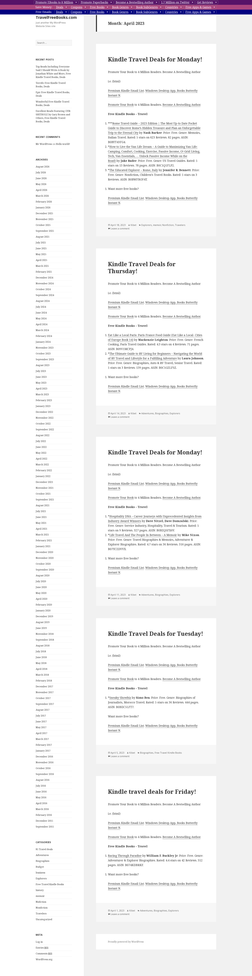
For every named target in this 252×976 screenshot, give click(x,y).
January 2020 (43, 610)
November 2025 (45, 219)
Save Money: (43, 7)
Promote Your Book (121, 105)
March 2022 (42, 464)
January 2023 (43, 406)
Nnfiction (41, 901)
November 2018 (45, 633)
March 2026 (42, 195)
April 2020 (41, 598)
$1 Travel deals (44, 849)
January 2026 (43, 207)
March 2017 (42, 739)
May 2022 (41, 452)
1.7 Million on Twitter (175, 2)
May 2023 (41, 382)
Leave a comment (120, 228)
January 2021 (43, 546)
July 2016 (41, 785)
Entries (42, 947)
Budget (40, 866)
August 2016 (42, 780)
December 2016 (44, 756)
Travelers (41, 913)
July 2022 (41, 441)
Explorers (41, 878)
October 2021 (43, 493)
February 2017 (44, 744)
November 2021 (45, 487)
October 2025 (43, 225)
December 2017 (44, 686)
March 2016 (42, 809)
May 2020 (41, 593)
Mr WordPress (44, 144)
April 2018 (41, 669)
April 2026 (41, 190)
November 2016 (45, 762)
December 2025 (44, 213)
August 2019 (42, 622)
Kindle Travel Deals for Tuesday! (155, 633)
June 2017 (41, 721)
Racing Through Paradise (125, 856)
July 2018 (41, 651)
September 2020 (45, 569)
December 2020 (44, 552)
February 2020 (44, 604)
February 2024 (44, 336)
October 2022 (43, 423)
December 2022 (44, 412)
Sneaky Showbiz (120, 698)
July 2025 (41, 242)
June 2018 (41, 657)
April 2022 (41, 458)
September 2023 (45, 359)
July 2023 (41, 371)
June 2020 (41, 587)
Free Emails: (44, 12)
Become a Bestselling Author (135, 2)
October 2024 (43, 289)
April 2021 (41, 528)
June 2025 (41, 248)
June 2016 (41, 791)
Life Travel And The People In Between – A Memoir (143, 535)
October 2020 (43, 563)
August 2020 (42, 575)
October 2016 (43, 768)
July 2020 (41, 581)
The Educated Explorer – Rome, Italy (133, 170)
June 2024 (41, 312)
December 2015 (44, 820)
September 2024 (45, 295)
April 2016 (41, 803)
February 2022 (44, 470)
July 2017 (41, 715)
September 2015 (45, 826)
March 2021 (42, 534)
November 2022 (45, 417)
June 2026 (41, 178)
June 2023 (41, 376)
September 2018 (45, 639)
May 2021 (41, 523)
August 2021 (42, 505)
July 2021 (41, 511)
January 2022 (43, 476)
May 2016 (41, 797)
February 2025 (44, 271)
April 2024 (41, 324)
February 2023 (44, 400)
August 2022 (42, 435)
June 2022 (41, 447)
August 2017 (42, 709)
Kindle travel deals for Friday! (152, 791)
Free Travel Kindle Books (50, 884)
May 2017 (41, 727)
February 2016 (44, 815)
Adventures (42, 855)
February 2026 (44, 201)
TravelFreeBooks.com (56, 17)
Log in (39, 941)
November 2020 (45, 558)
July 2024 (41, 306)
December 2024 (44, 277)
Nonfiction (42, 907)
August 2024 (42, 301)
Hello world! (63, 144)
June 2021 (41, 517)
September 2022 (45, 429)
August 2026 (42, 166)
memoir (40, 896)
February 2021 (44, 540)
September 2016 (45, 774)
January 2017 (43, 750)
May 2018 (41, 663)
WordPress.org (44, 959)
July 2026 (41, 172)
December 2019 (44, 616)
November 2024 (45, 283)
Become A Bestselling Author (181, 105)
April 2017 (41, 733)
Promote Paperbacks (94, 2)
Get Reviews (205, 2)
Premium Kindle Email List (126, 91)
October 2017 (43, 698)
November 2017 (45, 692)
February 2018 (44, 680)
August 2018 (42, 645)
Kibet (133, 225)
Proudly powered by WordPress (126, 941)
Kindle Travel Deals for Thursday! (142, 267)
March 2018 (42, 674)
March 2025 (42, 266)
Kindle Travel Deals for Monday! (155, 59)
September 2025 (45, 230)
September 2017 (45, 704)
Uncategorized (44, 919)
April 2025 (41, 260)
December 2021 (44, 482)
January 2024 (43, 341)
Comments (44, 953)
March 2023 (42, 394)
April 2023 (41, 388)
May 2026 (41, 184)
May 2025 (41, 254)
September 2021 (45, 499)
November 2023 (45, 347)
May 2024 (41, 318)
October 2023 (43, 353)
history (40, 890)
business (40, 872)
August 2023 (42, 365)
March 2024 (42, 330)
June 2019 (41, 628)
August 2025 (42, 236)
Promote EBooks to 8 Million (54, 2)
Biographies (42, 861)
